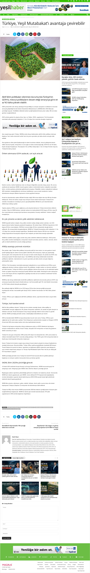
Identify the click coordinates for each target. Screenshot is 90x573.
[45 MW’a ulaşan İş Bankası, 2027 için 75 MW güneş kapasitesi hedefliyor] (66, 99)
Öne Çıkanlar (10, 17)
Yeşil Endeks (15, 14)
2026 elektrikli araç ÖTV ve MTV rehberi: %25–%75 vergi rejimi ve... (79, 269)
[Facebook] (68, 1)
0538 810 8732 (12, 569)
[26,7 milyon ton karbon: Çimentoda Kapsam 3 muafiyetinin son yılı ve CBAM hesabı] (30, 467)
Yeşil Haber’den (81, 570)
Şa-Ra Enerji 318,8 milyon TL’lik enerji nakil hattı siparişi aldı (80, 163)
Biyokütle (37, 1)
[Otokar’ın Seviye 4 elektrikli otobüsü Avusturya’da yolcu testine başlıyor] (75, 227)
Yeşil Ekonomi (24, 14)
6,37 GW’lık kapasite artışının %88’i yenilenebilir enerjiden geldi (80, 90)
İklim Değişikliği (80, 566)
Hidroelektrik (24, 1)
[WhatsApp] (27, 34)
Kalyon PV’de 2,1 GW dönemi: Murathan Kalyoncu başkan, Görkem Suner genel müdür (48, 476)
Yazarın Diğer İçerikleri (18, 458)
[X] (85, 1)
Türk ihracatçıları (7, 409)
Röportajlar (81, 568)
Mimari (72, 14)
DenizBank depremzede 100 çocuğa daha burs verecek (13, 426)
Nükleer (48, 1)
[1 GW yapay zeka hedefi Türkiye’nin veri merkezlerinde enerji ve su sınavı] (49, 488)
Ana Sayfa (4, 17)
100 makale (52, 564)
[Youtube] (87, 1)
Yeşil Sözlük (40, 564)
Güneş (17, 1)
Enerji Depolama (56, 1)
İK (67, 14)
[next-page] (57, 458)
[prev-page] (55, 458)
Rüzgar (13, 1)
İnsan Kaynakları (73, 568)
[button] (87, 15)
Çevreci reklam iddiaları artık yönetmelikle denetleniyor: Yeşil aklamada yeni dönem (10, 497)
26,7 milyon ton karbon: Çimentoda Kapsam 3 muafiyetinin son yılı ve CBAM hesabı (29, 477)
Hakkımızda (40, 562)
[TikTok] (79, 1)
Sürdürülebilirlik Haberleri (47, 14)
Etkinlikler (62, 14)
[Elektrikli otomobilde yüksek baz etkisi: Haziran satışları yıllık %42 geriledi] (66, 254)
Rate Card (81, 562)
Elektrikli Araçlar (34, 14)
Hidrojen (43, 1)
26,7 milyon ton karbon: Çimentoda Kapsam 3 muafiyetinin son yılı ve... (71, 141)
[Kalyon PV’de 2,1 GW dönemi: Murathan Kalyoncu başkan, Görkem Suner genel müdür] (49, 467)
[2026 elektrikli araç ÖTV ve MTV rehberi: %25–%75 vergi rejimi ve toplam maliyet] (66, 270)
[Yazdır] (31, 34)
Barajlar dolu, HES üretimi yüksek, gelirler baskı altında (10, 475)
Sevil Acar (7, 27)
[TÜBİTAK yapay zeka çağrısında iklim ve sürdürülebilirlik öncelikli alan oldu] (30, 488)
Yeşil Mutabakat (16, 409)
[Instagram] (71, 1)
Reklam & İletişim (73, 562)
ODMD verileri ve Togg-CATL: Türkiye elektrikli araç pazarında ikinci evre (80, 261)
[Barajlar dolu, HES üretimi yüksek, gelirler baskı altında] (11, 467)
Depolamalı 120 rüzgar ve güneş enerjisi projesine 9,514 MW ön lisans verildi (46, 427)
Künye (66, 562)
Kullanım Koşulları (49, 562)
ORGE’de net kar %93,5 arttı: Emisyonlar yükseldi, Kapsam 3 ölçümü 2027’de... (80, 171)
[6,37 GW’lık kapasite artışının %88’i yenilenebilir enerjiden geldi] (66, 91)
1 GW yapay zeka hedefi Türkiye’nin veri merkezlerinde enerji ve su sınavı (49, 497)
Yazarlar (12, 19)
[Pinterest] (77, 1)
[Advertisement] (30, 87)
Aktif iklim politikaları (13, 407)
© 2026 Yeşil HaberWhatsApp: (6, 568)
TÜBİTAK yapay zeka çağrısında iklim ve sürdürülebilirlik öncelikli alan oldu (29, 497)
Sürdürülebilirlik (40, 568)
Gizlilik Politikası (58, 562)
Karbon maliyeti (30, 407)
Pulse (8, 14)
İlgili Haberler (6, 458)
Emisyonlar (22, 407)
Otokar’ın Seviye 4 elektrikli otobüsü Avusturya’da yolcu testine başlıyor (73, 239)
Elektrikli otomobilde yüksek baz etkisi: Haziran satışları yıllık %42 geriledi (79, 253)
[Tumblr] (82, 1)
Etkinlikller (64, 568)
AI (56, 14)
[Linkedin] (74, 1)
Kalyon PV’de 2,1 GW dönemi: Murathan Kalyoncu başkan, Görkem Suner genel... (80, 154)
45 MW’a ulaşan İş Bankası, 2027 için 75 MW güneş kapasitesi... (79, 98)
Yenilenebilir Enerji (5, 1)
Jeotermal (31, 1)
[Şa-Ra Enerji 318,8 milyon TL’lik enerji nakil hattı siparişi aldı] (66, 164)
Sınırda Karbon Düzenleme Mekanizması (43, 407)
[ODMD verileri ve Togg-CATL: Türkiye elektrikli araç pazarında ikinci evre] (66, 262)
